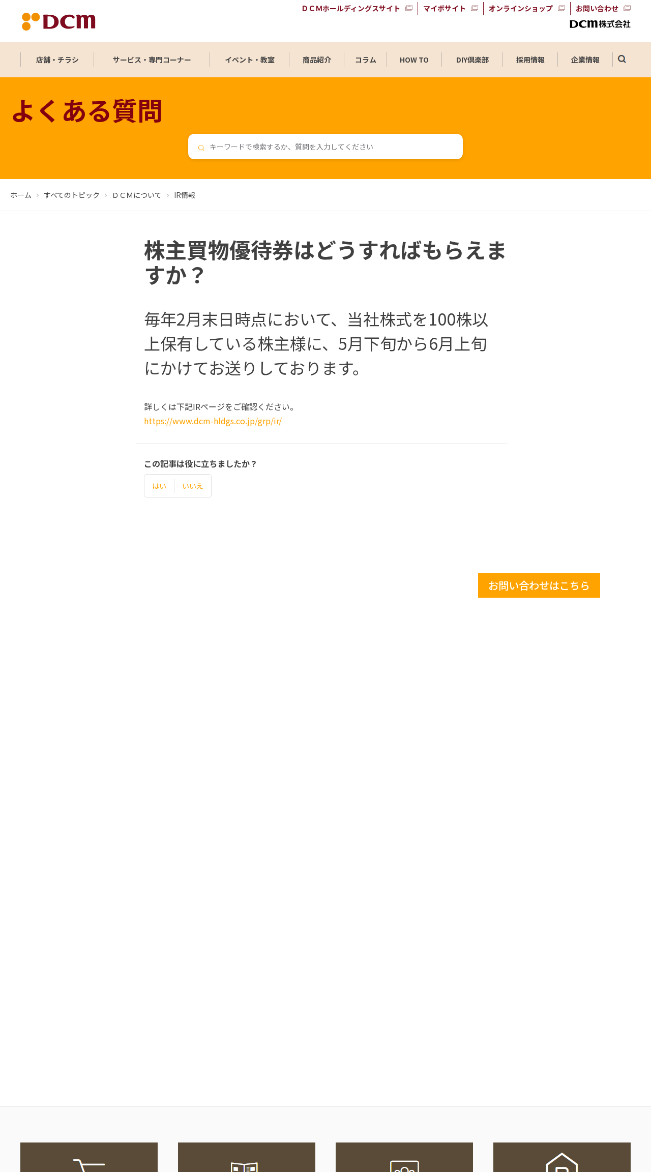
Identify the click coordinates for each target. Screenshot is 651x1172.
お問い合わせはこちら (539, 585)
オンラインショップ (521, 8)
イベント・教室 (250, 59)
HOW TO (414, 59)
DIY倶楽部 (472, 59)
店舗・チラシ (57, 59)
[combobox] (325, 146)
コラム (365, 59)
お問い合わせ (597, 8)
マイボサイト (444, 8)
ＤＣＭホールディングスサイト (350, 8)
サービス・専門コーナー (152, 59)
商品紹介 (317, 59)
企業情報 (585, 59)
